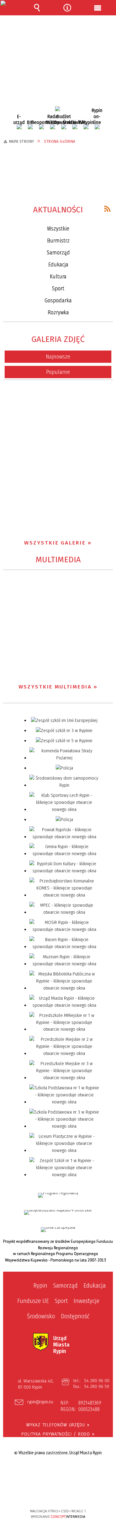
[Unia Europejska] (58, 1229)
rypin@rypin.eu (40, 1402)
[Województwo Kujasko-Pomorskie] (58, 1212)
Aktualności (58, 210)
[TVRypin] (86, 126)
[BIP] (30, 126)
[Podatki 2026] (57, 108)
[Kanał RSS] (107, 209)
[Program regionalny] (58, 1195)
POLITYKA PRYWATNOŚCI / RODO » (58, 1434)
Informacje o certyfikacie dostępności (58, 1471)
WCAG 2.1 (76, 1493)
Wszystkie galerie (55, 543)
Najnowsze (58, 356)
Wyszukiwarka (36, 7)
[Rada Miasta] (52, 126)
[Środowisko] (74, 126)
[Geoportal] (41, 126)
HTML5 (48, 1493)
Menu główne (97, 7)
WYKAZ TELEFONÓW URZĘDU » (58, 1425)
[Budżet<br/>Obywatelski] (63, 126)
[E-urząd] (19, 126)
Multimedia (58, 559)
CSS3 (57, 1493)
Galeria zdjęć (58, 339)
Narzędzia (67, 7)
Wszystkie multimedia (55, 687)
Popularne (58, 372)
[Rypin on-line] (97, 126)
